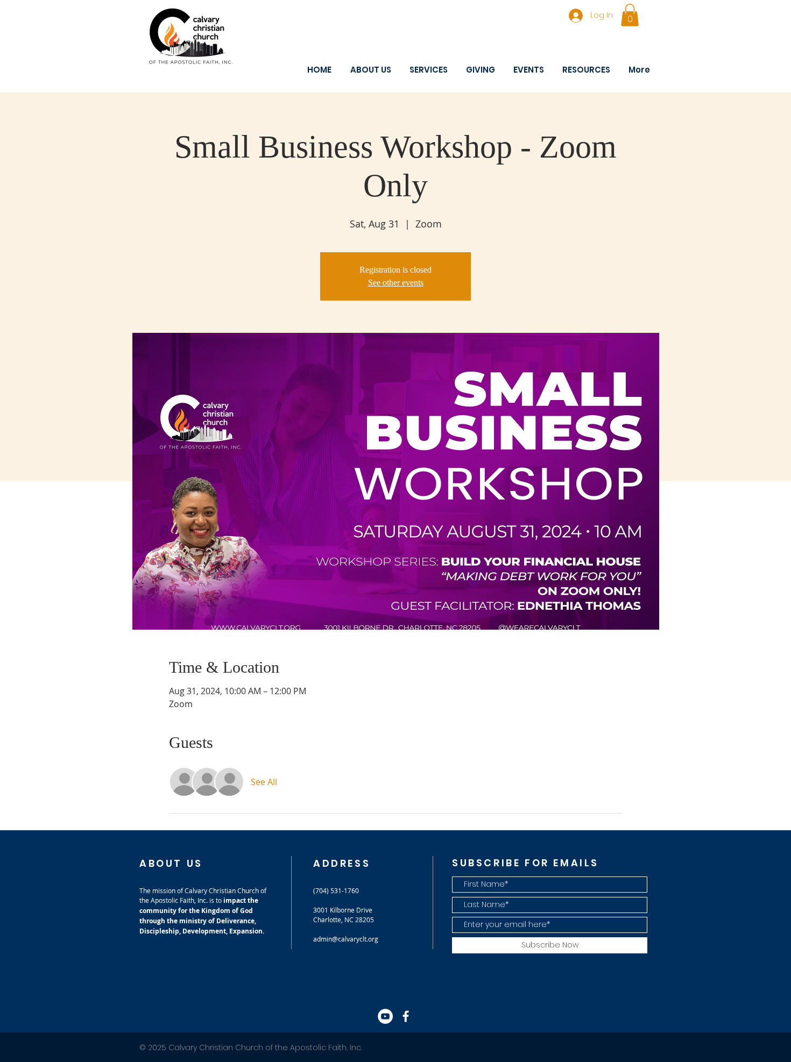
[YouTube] (385, 1016)
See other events (395, 282)
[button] (629, 15)
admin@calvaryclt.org (345, 939)
